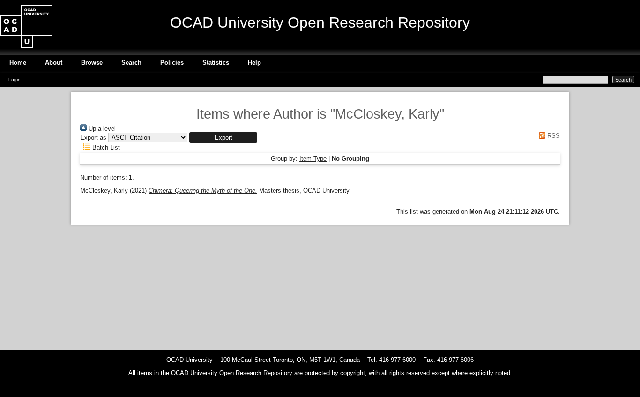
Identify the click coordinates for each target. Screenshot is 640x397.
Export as (93, 137)
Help (254, 62)
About (53, 62)
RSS (552, 135)
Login (14, 79)
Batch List (105, 147)
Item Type (313, 158)
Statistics (215, 62)
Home (17, 62)
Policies (172, 62)
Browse (92, 62)
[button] (223, 137)
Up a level (101, 128)
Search (131, 62)
